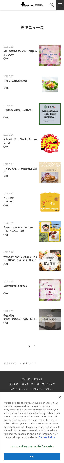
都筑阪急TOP (11, 363)
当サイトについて (19, 389)
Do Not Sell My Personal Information (32, 446)
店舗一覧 (25, 378)
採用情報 (13, 384)
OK (32, 456)
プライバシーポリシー (42, 389)
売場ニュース (29, 363)
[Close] (60, 397)
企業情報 (38, 378)
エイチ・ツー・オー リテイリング (38, 384)
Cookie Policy (47, 437)
